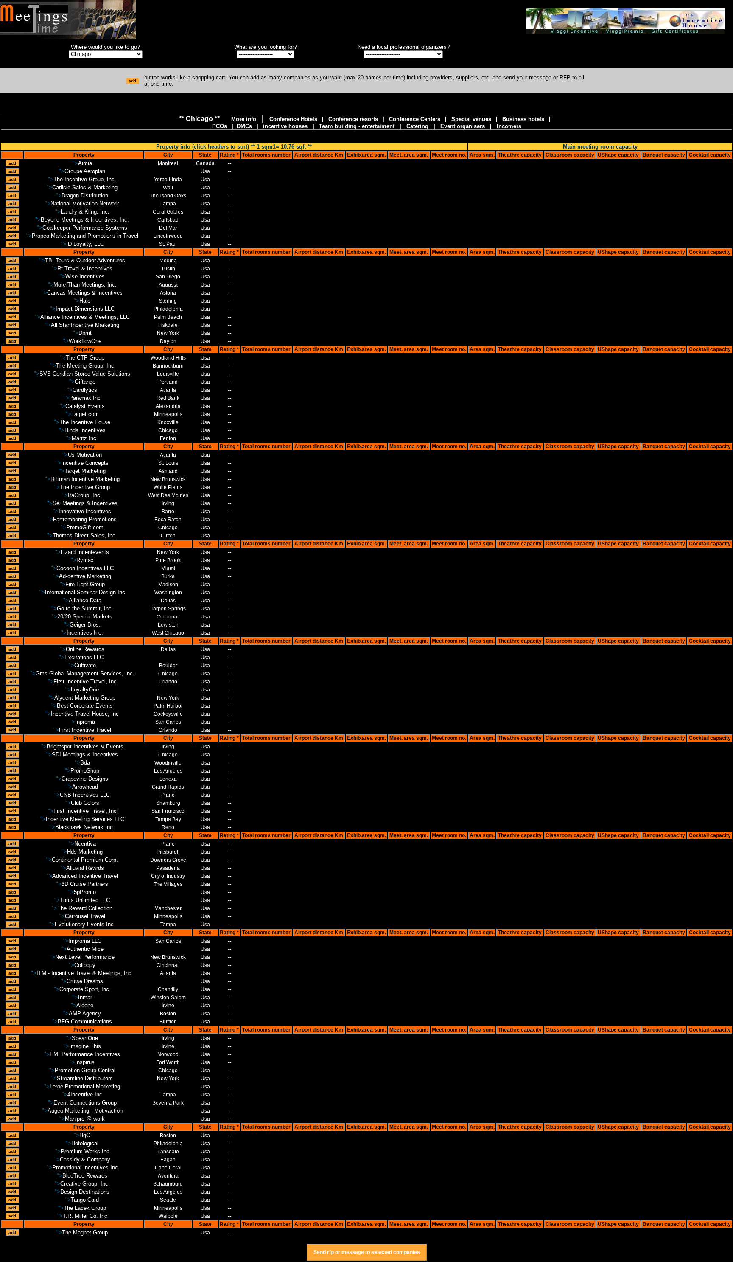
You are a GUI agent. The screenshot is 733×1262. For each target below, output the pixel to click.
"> (82, 163)
